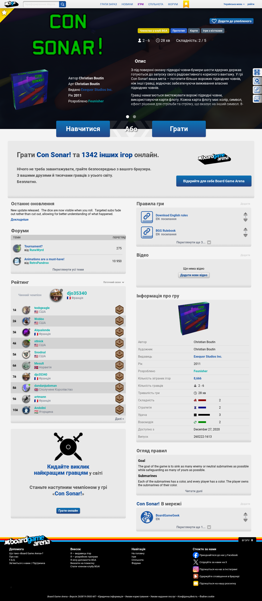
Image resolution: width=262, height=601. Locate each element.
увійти (250, 4)
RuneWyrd (37, 250)
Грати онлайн (68, 510)
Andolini (40, 408)
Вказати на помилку (82, 563)
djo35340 (77, 293)
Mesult (39, 363)
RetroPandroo (39, 263)
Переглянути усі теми (68, 269)
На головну (138, 553)
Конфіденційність (188, 596)
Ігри (141, 4)
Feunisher (96, 101)
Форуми (136, 563)
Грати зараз (108, 4)
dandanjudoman (45, 386)
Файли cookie (206, 596)
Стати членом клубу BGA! (85, 566)
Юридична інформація (110, 596)
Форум (173, 4)
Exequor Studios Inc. (96, 90)
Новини (127, 4)
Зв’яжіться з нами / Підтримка (27, 563)
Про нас (13, 556)
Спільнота (155, 4)
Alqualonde (42, 330)
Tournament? (33, 246)
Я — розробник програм (84, 556)
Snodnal (40, 352)
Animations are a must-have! (44, 259)
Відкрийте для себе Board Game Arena (214, 181)
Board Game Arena (57, 596)
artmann (40, 397)
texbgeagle (42, 308)
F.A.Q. (12, 559)
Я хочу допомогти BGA (83, 559)
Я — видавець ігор (80, 553)
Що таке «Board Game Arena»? (26, 553)
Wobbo (39, 319)
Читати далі (193, 491)
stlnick (38, 341)
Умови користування (136, 596)
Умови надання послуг (163, 596)
